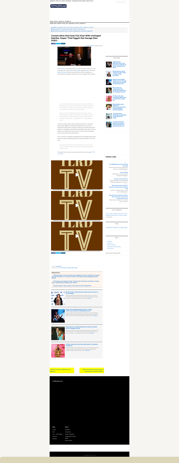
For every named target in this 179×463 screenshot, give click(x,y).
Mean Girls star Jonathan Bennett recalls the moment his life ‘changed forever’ (119, 90)
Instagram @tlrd (123, 227)
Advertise (109, 241)
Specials (54, 438)
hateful (71, 70)
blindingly (78, 70)
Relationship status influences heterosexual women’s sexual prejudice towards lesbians (119, 107)
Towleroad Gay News (89, 6)
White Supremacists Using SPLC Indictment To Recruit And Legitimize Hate (118, 187)
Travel (54, 429)
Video (76, 267)
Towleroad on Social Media (114, 246)
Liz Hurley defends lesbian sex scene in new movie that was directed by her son (118, 124)
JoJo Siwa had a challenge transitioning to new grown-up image (119, 115)
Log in (94, 455)
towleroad (58, 266)
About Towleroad (111, 245)
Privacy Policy (110, 248)
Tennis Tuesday (124, 172)
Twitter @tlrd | (109, 227)
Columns (54, 436)
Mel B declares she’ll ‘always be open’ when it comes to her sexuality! (68, 29)
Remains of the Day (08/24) (121, 179)
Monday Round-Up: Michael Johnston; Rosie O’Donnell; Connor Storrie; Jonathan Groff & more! (118, 197)
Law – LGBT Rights (57, 434)
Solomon (62, 68)
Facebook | (116, 227)
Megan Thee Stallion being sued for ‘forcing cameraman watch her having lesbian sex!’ (72, 31)
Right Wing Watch (62, 72)
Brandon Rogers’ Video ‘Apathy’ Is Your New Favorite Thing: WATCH (72, 286)
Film (53, 432)
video (73, 267)
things (86, 70)
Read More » (89, 298)
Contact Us (110, 243)
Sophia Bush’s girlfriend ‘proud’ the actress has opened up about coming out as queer (72, 27)
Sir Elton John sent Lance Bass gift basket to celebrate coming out (119, 98)
